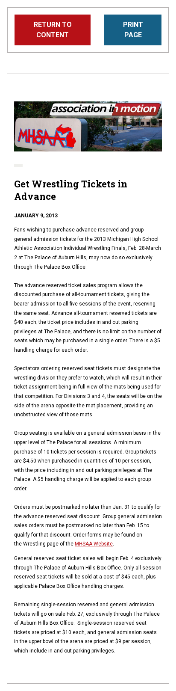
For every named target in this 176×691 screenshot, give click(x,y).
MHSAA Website (94, 544)
